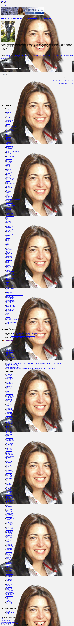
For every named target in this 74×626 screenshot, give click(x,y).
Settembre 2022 (10, 427)
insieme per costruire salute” (52, 55)
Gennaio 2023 (9, 422)
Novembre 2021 (10, 440)
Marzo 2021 (9, 451)
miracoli (8, 238)
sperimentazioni (10, 278)
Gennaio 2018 (9, 497)
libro (7, 217)
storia (7, 282)
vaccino (8, 317)
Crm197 (8, 160)
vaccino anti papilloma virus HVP (14, 319)
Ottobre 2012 (9, 579)
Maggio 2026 (9, 378)
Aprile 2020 (9, 465)
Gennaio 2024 (9, 408)
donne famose (9, 169)
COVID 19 (9, 159)
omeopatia (8, 241)
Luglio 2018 (9, 489)
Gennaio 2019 (9, 482)
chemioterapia (9, 146)
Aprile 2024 (9, 404)
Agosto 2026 (9, 374)
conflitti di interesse (10, 150)
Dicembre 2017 (9, 499)
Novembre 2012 (10, 578)
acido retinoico (9, 111)
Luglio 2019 (9, 475)
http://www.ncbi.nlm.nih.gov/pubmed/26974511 (17, 348)
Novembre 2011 (10, 593)
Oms (7, 243)
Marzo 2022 (9, 435)
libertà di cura (9, 213)
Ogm (7, 240)
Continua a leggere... (5, 53)
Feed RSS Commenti (14, 623)
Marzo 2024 (9, 405)
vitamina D (8, 323)
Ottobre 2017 (9, 501)
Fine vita (8, 182)
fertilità (8, 181)
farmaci (8, 177)
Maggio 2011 (9, 601)
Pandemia (8, 247)
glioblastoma (9, 187)
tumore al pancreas (10, 301)
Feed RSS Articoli (5, 623)
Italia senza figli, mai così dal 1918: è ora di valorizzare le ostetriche (26, 18)
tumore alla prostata (10, 308)
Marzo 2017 (9, 510)
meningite (8, 231)
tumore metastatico (10, 311)
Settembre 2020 (10, 458)
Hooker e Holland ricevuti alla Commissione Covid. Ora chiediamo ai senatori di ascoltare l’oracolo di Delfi (31, 368)
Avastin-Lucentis (10, 130)
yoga (7, 326)
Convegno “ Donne (17, 55)
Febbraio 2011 (9, 605)
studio (7, 283)
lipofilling (8, 221)
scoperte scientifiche (11, 271)
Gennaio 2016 (9, 528)
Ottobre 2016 (9, 517)
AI (7, 113)
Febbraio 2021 (9, 452)
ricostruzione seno (10, 264)
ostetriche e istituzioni (11, 56)
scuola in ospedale (10, 274)
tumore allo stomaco (11, 309)
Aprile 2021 (9, 449)
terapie (7, 287)
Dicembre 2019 (9, 470)
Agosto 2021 (9, 444)
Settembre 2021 (10, 443)
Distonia (8, 166)
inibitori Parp (9, 196)
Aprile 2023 (9, 418)
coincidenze (9, 148)
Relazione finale (10, 350)
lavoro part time (10, 208)
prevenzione (9, 253)
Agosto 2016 (9, 519)
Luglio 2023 (9, 416)
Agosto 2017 (9, 504)
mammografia (9, 226)
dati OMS (8, 162)
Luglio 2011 (9, 598)
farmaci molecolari (10, 178)
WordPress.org (9, 615)
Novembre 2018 (10, 484)
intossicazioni (9, 203)
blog (7, 135)
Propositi (8, 254)
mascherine (8, 227)
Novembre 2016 (10, 515)
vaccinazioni (9, 315)
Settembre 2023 (10, 413)
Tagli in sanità (9, 286)
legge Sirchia (9, 209)
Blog (4, 5)
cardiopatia (8, 142)
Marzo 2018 (9, 495)
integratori (8, 200)
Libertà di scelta (10, 214)
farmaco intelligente (10, 179)
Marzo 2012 (9, 588)
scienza (8, 270)
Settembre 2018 (10, 487)
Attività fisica (9, 129)
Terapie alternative (10, 288)
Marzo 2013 (9, 572)
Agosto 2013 (9, 566)
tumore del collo (10, 310)
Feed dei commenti (10, 613)
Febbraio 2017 (9, 511)
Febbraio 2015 (9, 543)
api (7, 125)
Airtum (8, 117)
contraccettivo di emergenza (12, 151)
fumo (7, 184)
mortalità (8, 239)
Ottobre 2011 (9, 594)
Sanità (7, 267)
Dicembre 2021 (9, 439)
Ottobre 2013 (9, 563)
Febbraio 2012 (9, 589)
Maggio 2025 (9, 388)
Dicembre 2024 (9, 395)
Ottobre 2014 (9, 548)
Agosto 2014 (9, 550)
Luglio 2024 (9, 400)
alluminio (8, 121)
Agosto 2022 (9, 429)
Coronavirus (9, 153)
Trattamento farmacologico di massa (14, 295)
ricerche (8, 262)
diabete (8, 164)
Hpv (7, 194)
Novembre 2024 (10, 396)
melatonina (8, 230)
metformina (9, 235)
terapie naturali (9, 289)
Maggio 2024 (9, 403)
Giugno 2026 (9, 377)
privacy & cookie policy (6, 620)
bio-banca (8, 134)
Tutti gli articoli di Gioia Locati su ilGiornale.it (62, 80)
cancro (7, 140)
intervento (8, 201)
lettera (7, 210)
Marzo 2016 (9, 526)
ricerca (7, 261)
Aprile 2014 (9, 555)
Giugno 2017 (9, 506)
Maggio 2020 (9, 464)
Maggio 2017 (9, 508)
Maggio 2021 (9, 448)
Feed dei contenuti (10, 612)
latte (7, 207)
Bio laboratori (9, 133)
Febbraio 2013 (9, 574)
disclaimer (3, 618)
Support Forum (9, 353)
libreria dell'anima (10, 216)
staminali (8, 279)
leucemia (8, 212)
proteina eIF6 (9, 256)
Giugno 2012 (9, 584)
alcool (7, 118)
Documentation (9, 346)
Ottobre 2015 (9, 532)
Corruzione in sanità (11, 156)
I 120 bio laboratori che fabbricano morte (15, 365)
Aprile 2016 (9, 524)
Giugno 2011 (9, 600)
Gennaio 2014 (9, 559)
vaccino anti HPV (10, 318)
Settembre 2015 (10, 533)
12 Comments (4, 58)
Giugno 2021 (9, 447)
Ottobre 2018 (9, 486)
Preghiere (8, 252)
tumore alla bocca (10, 305)
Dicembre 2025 (9, 382)
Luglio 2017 (9, 505)
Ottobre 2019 (9, 473)
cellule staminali (10, 144)
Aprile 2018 (9, 493)
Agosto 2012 (9, 581)
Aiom (7, 115)
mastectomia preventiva (11, 229)
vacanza (8, 314)
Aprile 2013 (9, 571)
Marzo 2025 (9, 391)
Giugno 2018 (9, 491)
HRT (7, 195)
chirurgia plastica (10, 147)
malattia (8, 223)
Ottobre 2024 (9, 397)
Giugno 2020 (9, 462)
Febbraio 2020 (9, 467)
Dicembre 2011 (9, 592)
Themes (8, 354)
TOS (7, 293)
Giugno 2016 (9, 522)
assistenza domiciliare (11, 126)
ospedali (8, 244)
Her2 (7, 192)
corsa (7, 157)
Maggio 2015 (9, 539)
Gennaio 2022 (9, 438)
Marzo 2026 (9, 381)
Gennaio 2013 (9, 575)
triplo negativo (9, 296)
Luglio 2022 (9, 430)
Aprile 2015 (9, 540)
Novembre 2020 (10, 456)
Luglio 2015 (9, 536)
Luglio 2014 (9, 552)
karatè (7, 204)
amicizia (8, 122)
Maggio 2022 (9, 432)
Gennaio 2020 (9, 469)
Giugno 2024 (9, 401)
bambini (8, 131)
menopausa (8, 232)
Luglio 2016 (9, 521)
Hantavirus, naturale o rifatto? (13, 367)
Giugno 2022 (9, 431)
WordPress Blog (10, 355)
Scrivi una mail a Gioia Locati (66, 83)
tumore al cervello (10, 297)
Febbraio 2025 (9, 392)
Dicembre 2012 (9, 576)
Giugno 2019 (9, 476)
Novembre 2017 (10, 500)
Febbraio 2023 (9, 421)
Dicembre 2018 (9, 483)
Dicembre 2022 (9, 423)
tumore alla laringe (10, 306)
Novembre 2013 (10, 562)
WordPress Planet (10, 357)
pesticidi (8, 251)
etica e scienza (9, 174)
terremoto (8, 291)
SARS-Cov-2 (9, 269)
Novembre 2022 (10, 425)
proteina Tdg (9, 257)
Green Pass (8, 188)
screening (8, 273)
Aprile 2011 (9, 602)
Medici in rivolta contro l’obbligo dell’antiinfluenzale (28, 332)
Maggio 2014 (9, 554)
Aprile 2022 (9, 434)
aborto (7, 109)
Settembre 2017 (10, 502)
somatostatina (9, 276)
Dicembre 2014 (9, 545)
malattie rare (9, 225)
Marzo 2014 (9, 557)
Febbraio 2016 (9, 527)
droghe (8, 170)
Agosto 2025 (9, 386)
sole (7, 275)
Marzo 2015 (9, 541)
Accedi (8, 611)
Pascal (7, 248)
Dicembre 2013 (9, 561)
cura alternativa (9, 161)
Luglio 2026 (9, 375)
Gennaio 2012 (9, 590)
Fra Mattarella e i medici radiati (13, 364)
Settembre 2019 (10, 474)
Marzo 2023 (9, 419)
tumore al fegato (10, 300)
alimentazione (9, 120)
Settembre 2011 (9, 596)
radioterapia (9, 260)
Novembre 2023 (10, 410)
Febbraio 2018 (9, 496)
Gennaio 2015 (9, 544)
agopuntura (8, 112)
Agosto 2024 (9, 399)
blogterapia (8, 137)
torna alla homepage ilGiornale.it (8, 622)
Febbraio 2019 (9, 480)
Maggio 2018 (9, 492)
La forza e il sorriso (10, 205)
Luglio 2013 (9, 567)
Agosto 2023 (9, 414)
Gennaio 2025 (9, 394)
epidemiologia (9, 172)
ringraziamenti (9, 266)
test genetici (9, 292)
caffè (7, 138)
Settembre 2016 (10, 518)
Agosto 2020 (9, 460)
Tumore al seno (9, 304)
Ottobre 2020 (9, 457)
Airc (7, 116)
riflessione (8, 265)
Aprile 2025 (9, 390)
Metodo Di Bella (10, 236)
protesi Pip (8, 258)
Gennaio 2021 (9, 453)
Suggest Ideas (9, 352)
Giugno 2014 (9, 553)
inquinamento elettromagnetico (13, 199)
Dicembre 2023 (9, 409)
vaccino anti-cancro (10, 320)
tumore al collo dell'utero (12, 298)
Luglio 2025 (9, 387)
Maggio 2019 (9, 478)
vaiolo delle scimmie (11, 322)
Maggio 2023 (9, 417)
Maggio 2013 (9, 570)
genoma (8, 186)
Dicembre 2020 (9, 454)
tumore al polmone (10, 302)
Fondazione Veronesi (11, 183)
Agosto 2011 (9, 597)
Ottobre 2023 (9, 412)
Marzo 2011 (9, 603)
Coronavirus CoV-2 (10, 155)
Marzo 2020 (9, 466)
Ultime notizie (10, 340)
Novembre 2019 (10, 471)
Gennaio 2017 (9, 513)
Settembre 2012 (10, 580)
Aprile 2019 (9, 479)
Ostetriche (7, 55)
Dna (7, 168)
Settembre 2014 (10, 549)
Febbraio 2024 (9, 407)
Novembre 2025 (10, 383)
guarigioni (8, 190)
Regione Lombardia (21, 56)
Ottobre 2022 (9, 426)
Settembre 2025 (10, 385)
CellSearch (8, 143)
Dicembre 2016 (9, 514)
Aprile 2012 (9, 587)
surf (7, 284)
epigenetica (8, 173)
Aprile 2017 (9, 509)
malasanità (8, 222)
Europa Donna (9, 175)
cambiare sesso (9, 139)
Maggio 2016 (9, 523)
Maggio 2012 (9, 585)
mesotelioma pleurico (11, 234)
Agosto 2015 (9, 535)
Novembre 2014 (10, 546)
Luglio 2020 (9, 461)
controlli (8, 152)
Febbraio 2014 (9, 558)
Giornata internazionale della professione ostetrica (33, 55)
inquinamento (9, 197)
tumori (7, 313)
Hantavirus (8, 191)
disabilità (8, 165)
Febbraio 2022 (9, 436)
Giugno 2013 (9, 568)
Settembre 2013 (10, 565)
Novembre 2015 (10, 531)
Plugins (8, 349)
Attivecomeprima (10, 128)
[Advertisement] (14, 94)
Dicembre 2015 (9, 530)
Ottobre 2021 (9, 442)
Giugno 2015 (9, 537)
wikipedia (8, 324)
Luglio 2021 (9, 445)
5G (7, 108)
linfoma (8, 219)
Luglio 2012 (9, 583)
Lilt (7, 218)
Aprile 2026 (9, 379)
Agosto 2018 (9, 488)
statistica (8, 280)
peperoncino (9, 249)
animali (8, 124)
